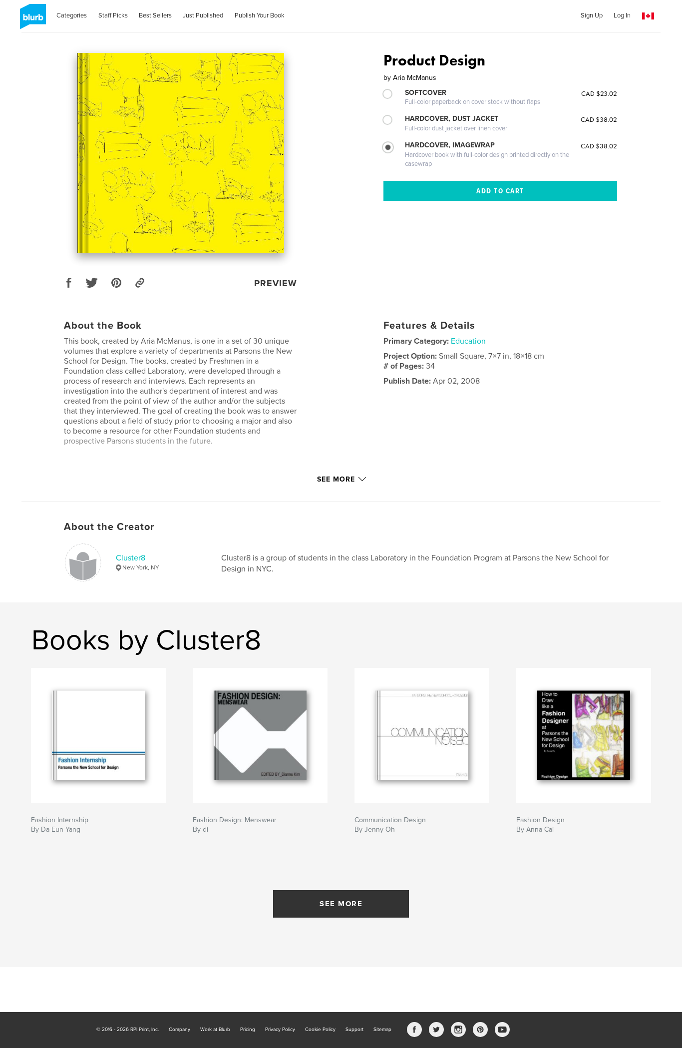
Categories (71, 15)
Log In (622, 15)
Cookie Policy (320, 1030)
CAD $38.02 (599, 119)
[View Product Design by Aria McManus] (181, 153)
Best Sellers (155, 15)
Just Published (203, 15)
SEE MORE (341, 903)
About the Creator (109, 527)
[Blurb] (31, 20)
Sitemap (382, 1030)
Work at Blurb (215, 1030)
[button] (648, 16)
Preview (275, 283)
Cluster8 (130, 558)
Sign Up (592, 15)
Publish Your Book (260, 15)
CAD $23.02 (599, 93)
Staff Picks (113, 15)
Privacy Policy (280, 1030)
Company (179, 1030)
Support (354, 1030)
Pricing (247, 1030)
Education (468, 341)
